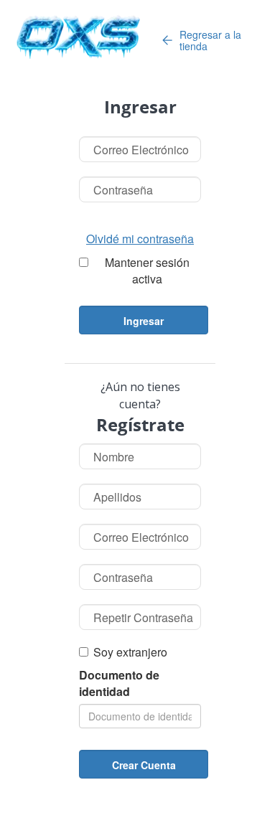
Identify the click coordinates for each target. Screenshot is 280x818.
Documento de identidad (119, 683)
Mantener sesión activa (147, 271)
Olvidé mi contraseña (140, 239)
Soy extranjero (130, 652)
